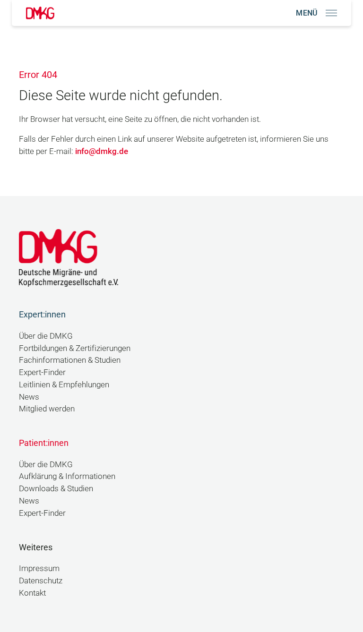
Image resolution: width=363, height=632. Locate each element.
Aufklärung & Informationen (67, 476)
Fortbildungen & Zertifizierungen (74, 348)
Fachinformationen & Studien (70, 360)
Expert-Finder (42, 372)
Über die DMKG (46, 336)
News (29, 397)
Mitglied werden (47, 408)
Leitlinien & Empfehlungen (64, 384)
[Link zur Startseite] (40, 13)
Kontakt (32, 593)
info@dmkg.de (101, 151)
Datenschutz (40, 580)
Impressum (39, 568)
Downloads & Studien (56, 488)
